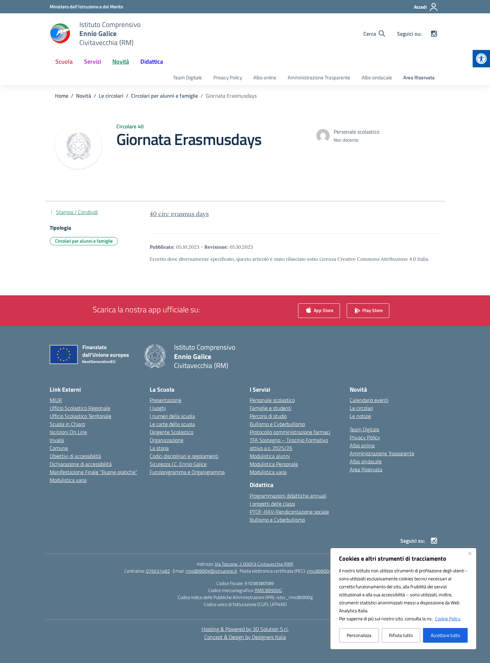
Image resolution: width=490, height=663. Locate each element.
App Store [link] (323, 310)
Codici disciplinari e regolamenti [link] (184, 456)
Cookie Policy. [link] (448, 618)
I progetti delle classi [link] (272, 504)
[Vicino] (470, 553)
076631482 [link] (158, 570)
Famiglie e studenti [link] (270, 408)
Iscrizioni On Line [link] (68, 432)
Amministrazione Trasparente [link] (319, 77)
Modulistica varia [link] (68, 480)
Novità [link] (120, 61)
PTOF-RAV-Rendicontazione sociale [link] (289, 512)
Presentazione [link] (165, 400)
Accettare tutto (445, 635)
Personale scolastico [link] (272, 400)
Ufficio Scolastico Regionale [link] (80, 408)
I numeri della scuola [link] (172, 416)
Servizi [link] (92, 61)
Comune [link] (59, 448)
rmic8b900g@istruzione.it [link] (211, 570)
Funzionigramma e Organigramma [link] (187, 472)
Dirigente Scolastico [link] (171, 432)
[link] (481, 58)
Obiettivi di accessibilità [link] (75, 456)
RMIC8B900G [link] (268, 590)
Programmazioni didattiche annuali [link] (288, 496)
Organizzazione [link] (166, 440)
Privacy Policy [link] (227, 77)
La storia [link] (159, 448)
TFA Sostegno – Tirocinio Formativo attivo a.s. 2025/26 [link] (289, 444)
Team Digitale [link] (187, 77)
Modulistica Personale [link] (274, 464)
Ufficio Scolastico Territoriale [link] (80, 416)
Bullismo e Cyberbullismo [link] (277, 424)
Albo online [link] (264, 77)
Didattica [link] (151, 61)
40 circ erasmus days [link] (179, 214)
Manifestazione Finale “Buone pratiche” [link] (93, 472)
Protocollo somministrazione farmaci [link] (290, 432)
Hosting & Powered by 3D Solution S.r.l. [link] (245, 629)
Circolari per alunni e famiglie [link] (84, 240)
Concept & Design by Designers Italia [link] (245, 637)
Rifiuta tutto (401, 635)
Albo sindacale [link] (377, 77)
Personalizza (359, 635)
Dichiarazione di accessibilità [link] (81, 464)
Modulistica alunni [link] (270, 456)
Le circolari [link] (361, 408)
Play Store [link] (372, 310)
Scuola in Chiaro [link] (67, 424)
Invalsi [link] (57, 440)
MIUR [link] (56, 400)
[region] (403, 599)
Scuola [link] (64, 61)
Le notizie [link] (360, 416)
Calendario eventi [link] (369, 400)
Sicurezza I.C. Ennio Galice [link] (178, 464)
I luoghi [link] (158, 408)
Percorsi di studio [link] (268, 416)
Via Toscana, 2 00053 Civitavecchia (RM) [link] (254, 563)
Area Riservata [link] (419, 77)
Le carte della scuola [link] (172, 424)
